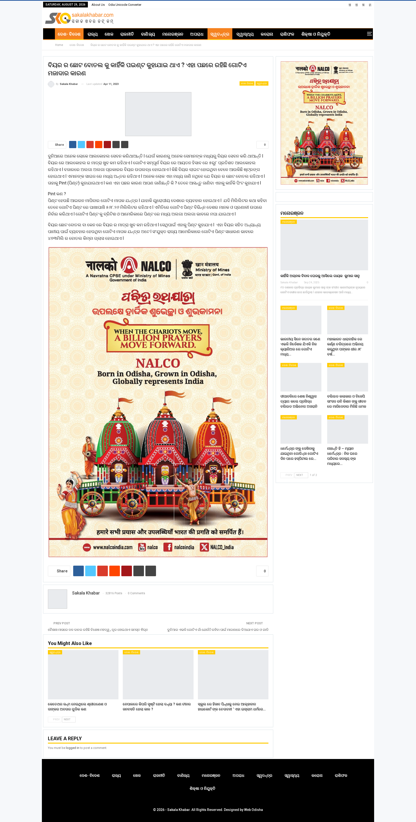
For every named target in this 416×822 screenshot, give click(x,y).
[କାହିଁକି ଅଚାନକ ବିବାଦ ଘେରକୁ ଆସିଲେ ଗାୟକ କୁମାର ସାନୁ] (324, 245)
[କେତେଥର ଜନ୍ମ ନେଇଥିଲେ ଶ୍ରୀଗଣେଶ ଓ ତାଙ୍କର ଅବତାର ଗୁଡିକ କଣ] (83, 674)
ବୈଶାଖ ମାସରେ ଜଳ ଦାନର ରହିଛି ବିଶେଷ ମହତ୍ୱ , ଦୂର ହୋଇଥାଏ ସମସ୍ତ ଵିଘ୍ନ (98, 630)
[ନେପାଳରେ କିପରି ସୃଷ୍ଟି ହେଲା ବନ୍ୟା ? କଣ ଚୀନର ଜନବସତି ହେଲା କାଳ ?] (158, 674)
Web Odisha (253, 810)
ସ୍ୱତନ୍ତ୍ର (219, 34)
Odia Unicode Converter (124, 4)
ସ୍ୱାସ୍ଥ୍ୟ (245, 34)
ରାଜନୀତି (127, 34)
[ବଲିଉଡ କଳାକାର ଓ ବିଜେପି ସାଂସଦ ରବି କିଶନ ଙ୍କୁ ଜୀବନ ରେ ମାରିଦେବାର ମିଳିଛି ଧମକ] (347, 377)
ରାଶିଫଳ (287, 34)
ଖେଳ (109, 34)
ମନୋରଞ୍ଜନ (172, 34)
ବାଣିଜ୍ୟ (148, 34)
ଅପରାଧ (196, 34)
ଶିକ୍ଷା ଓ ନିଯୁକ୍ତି (316, 34)
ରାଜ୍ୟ (93, 34)
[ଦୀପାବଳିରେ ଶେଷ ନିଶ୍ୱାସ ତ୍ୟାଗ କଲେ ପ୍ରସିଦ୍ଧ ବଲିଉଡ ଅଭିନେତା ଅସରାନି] (300, 377)
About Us (98, 4)
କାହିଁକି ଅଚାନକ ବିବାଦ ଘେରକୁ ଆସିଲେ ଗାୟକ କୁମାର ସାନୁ (320, 276)
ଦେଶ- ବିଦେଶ (69, 34)
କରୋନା (267, 34)
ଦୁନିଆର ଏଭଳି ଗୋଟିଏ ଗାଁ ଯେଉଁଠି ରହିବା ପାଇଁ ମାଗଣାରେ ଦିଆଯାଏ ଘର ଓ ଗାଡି (217, 630)
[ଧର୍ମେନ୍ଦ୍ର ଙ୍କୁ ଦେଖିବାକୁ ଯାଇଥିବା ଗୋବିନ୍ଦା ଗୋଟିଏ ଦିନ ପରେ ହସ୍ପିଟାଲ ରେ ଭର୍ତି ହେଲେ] (300, 429)
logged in (72, 748)
